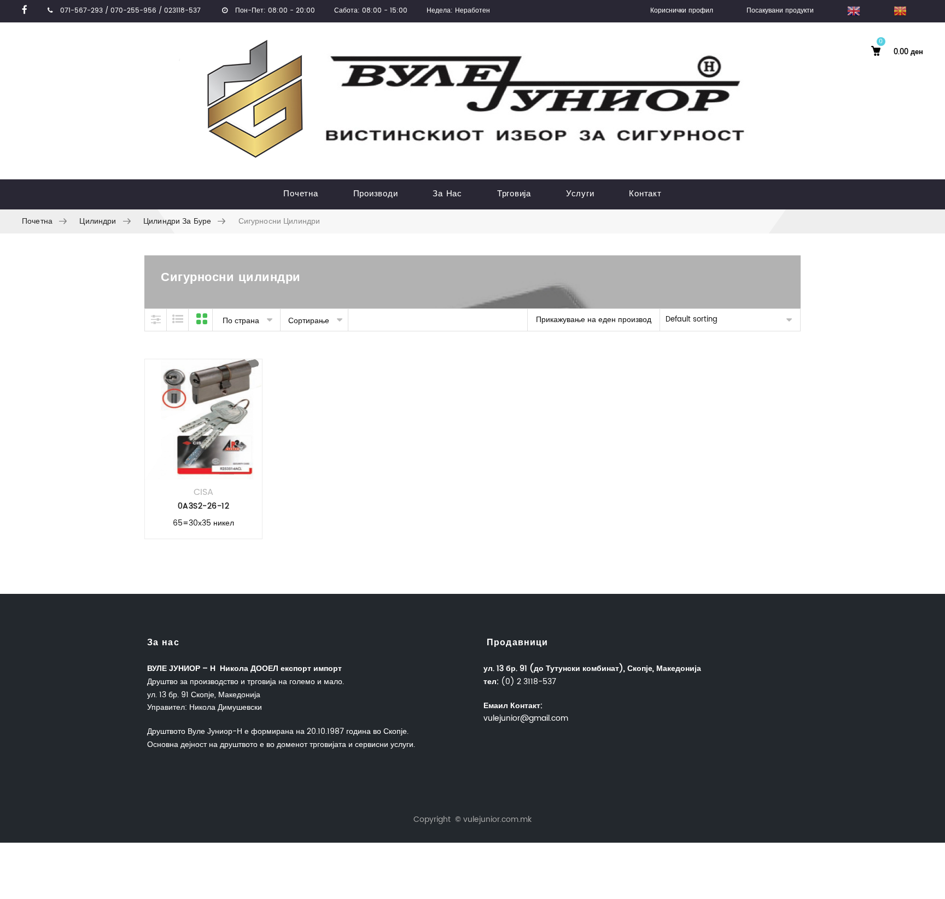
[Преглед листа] (178, 320)
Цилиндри (97, 221)
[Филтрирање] (156, 320)
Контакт (645, 194)
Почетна (300, 194)
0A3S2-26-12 (204, 506)
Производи (375, 194)
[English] (853, 11)
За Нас (447, 194)
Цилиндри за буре (177, 221)
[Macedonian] (900, 11)
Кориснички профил (681, 10)
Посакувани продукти (780, 10)
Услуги (580, 194)
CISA (203, 492)
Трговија (514, 194)
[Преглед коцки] (202, 320)
